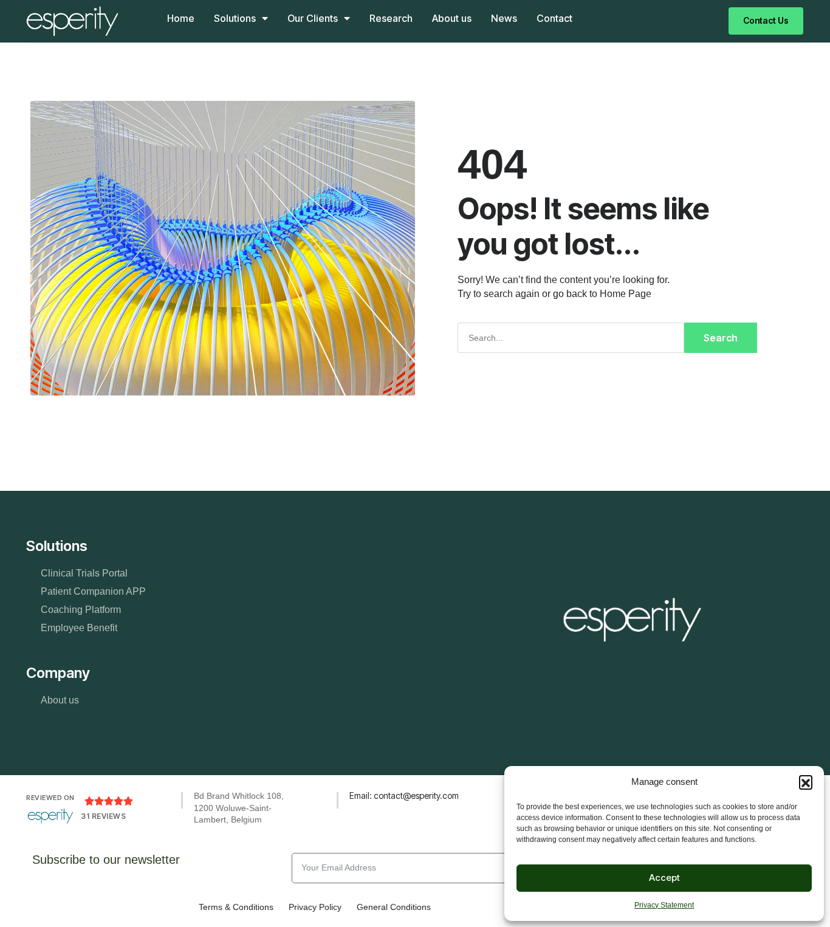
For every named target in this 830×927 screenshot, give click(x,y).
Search (721, 338)
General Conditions (394, 907)
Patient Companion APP (93, 591)
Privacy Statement (664, 905)
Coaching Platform (81, 609)
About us (452, 18)
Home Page (625, 294)
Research (391, 18)
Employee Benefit (79, 628)
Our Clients (312, 18)
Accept (664, 877)
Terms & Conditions (236, 907)
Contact (554, 18)
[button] (806, 782)
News (504, 18)
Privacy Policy (315, 907)
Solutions (235, 18)
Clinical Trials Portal (84, 573)
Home (180, 18)
